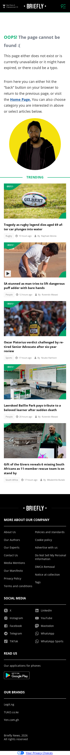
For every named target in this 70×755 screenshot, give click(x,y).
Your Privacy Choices (39, 753)
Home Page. (20, 99)
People (9, 294)
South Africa (12, 480)
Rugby (9, 236)
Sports (9, 357)
